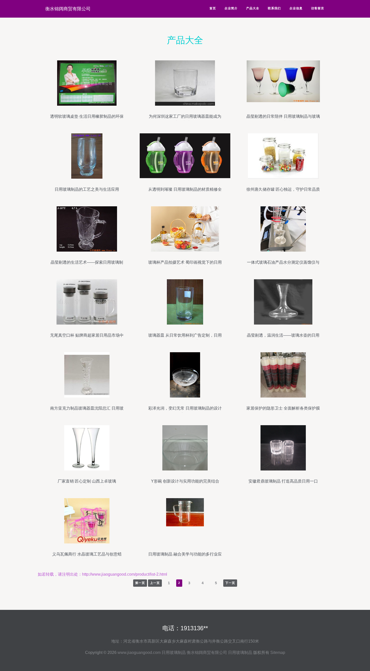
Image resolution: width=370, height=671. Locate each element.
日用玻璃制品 (174, 652)
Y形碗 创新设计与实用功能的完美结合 (185, 481)
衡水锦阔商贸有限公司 (68, 8)
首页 (212, 8)
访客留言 (317, 8)
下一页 (230, 583)
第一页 (140, 583)
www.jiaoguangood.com (139, 652)
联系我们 (274, 8)
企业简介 (231, 8)
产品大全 (252, 8)
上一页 (155, 583)
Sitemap (277, 652)
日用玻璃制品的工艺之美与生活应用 (87, 189)
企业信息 (296, 8)
